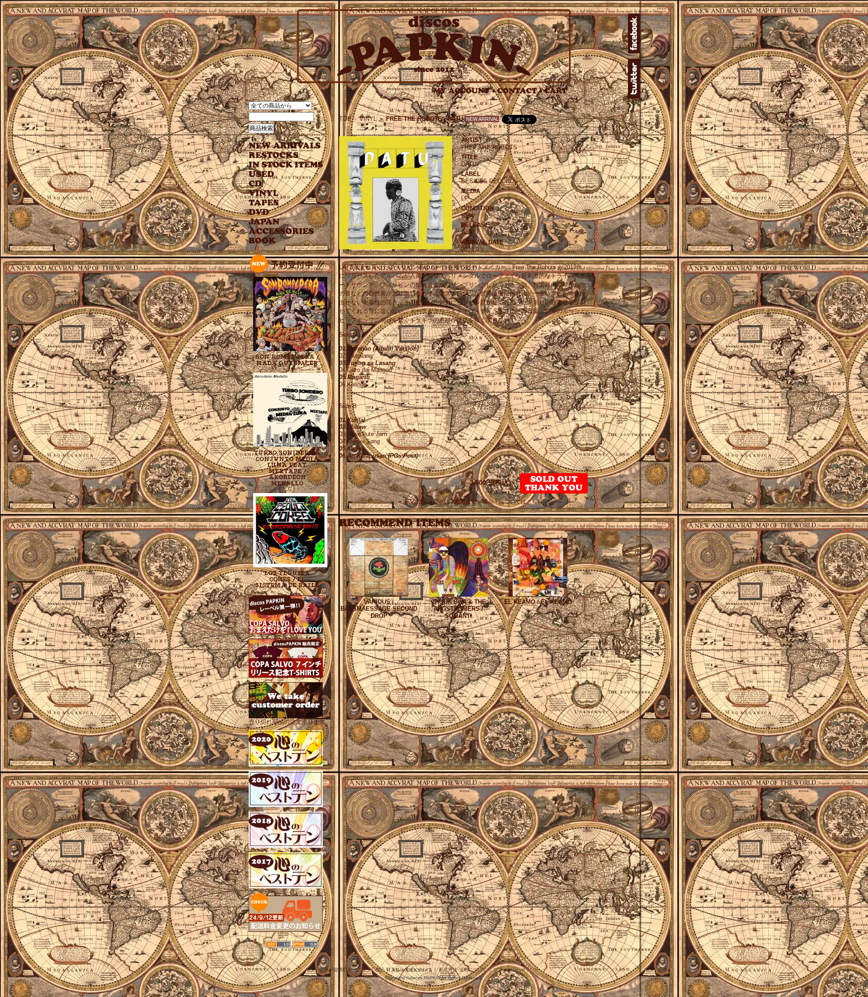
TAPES (264, 202)
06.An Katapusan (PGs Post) (378, 455)
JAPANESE (279, 221)
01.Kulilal (352, 420)
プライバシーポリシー (516, 969)
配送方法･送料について (462, 969)
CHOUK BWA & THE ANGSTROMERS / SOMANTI (458, 609)
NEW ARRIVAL (285, 145)
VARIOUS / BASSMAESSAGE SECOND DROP (378, 609)
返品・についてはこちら (512, 501)
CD (255, 183)
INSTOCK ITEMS (286, 164)
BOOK (263, 240)
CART (555, 91)
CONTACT (519, 91)
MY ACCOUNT (464, 91)
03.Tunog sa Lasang (367, 363)
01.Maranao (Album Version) (379, 348)
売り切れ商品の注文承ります (287, 721)
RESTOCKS (279, 155)
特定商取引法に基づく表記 (357, 969)
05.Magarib (354, 377)
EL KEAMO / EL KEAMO (538, 601)
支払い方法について (411, 969)
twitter (634, 79)
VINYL (264, 193)
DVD (259, 212)
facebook (634, 33)
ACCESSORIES (281, 231)
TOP (345, 118)
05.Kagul (351, 448)
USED (279, 174)
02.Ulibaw (352, 426)
